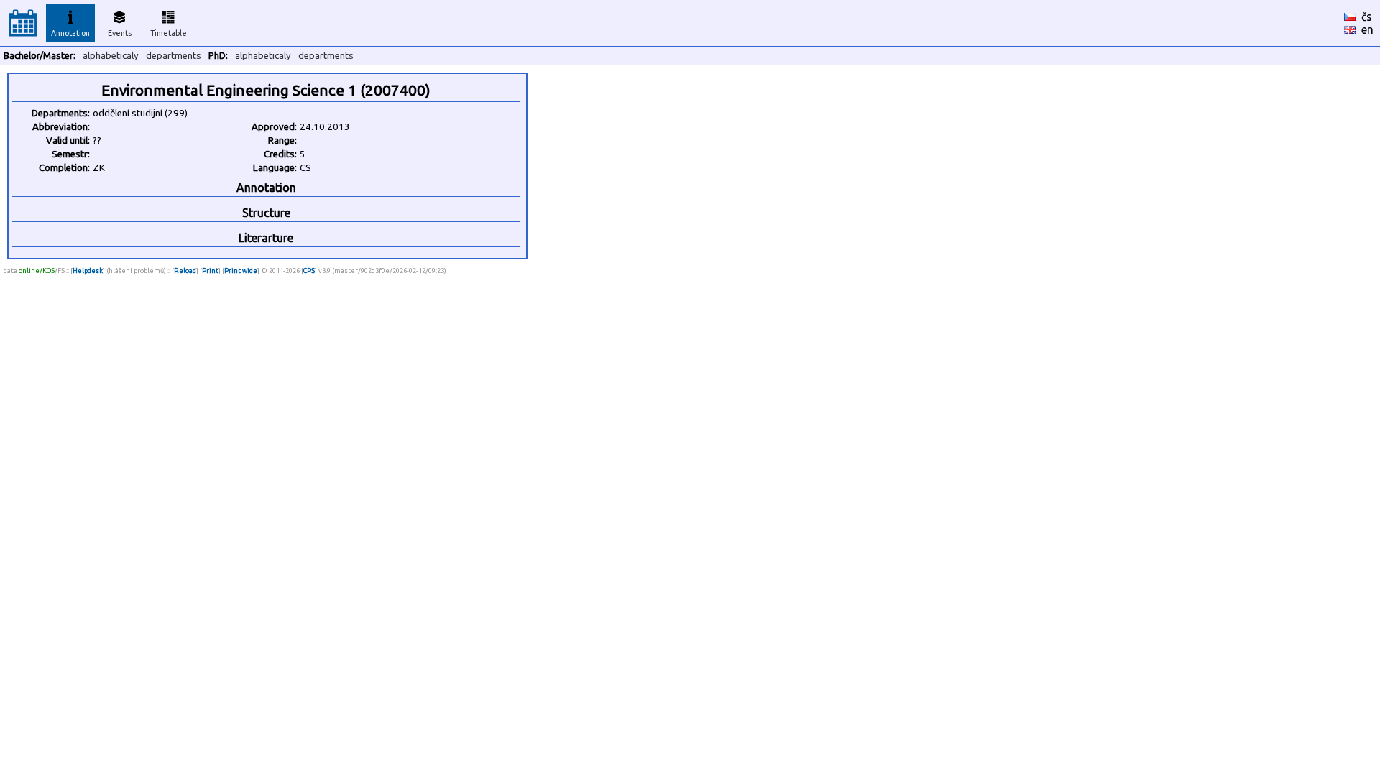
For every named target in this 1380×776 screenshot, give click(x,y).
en (1367, 29)
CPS (309, 270)
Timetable (168, 33)
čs (1366, 16)
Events (120, 33)
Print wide (240, 270)
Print (210, 270)
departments (173, 55)
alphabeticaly (111, 55)
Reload (185, 270)
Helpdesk (88, 270)
